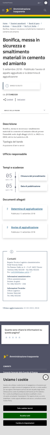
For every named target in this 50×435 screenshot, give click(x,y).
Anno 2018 (16, 26)
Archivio (6, 26)
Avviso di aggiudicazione (24, 227)
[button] (45, 10)
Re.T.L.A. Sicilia (30, 26)
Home (5, 23)
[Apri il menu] (3, 10)
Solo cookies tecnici (25, 408)
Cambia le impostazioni (25, 423)
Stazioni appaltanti (18, 23)
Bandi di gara (34, 23)
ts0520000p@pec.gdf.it (20, 272)
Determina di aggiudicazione (27, 209)
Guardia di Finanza (7, 3)
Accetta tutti (25, 415)
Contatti (11, 258)
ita (39, 3)
